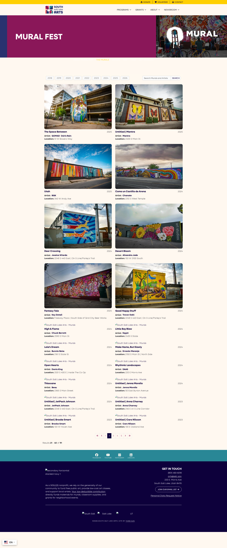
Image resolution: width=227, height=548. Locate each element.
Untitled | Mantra (125, 131)
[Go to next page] (125, 435)
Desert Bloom (123, 251)
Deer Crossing (52, 251)
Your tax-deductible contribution (88, 491)
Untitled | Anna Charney (129, 401)
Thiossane (50, 383)
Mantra (126, 135)
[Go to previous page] (102, 435)
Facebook (97, 458)
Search (176, 78)
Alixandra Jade (130, 255)
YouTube (108, 458)
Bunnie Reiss (58, 351)
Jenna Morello (130, 387)
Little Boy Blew (123, 328)
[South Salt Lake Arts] (54, 10)
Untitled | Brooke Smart (57, 419)
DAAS (125, 369)
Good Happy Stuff (125, 310)
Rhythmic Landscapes (128, 365)
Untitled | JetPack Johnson (59, 401)
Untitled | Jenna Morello (129, 383)
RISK (54, 195)
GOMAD (56, 135)
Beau (54, 387)
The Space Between (55, 131)
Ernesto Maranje (131, 351)
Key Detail (57, 314)
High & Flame (51, 328)
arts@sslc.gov (175, 476)
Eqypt (126, 332)
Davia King (57, 369)
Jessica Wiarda (59, 255)
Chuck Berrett (59, 332)
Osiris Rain (66, 135)
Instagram (119, 458)
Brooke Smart (58, 423)
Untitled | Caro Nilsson (128, 419)
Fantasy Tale (51, 310)
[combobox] (156, 78)
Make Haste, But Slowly (128, 347)
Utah (47, 191)
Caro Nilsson (129, 423)
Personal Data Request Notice (166, 495)
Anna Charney (130, 405)
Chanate (127, 195)
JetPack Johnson (60, 405)
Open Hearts (51, 365)
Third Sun (130, 521)
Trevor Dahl (128, 314)
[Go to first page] (97, 435)
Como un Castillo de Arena (130, 191)
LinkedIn (131, 458)
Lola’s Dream (51, 347)
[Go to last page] (129, 435)
